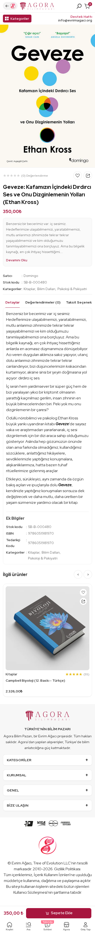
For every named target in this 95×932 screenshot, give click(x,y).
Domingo (31, 276)
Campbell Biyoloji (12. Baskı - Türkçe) (35, 680)
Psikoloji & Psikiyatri (72, 289)
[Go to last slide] (78, 574)
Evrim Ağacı (21, 863)
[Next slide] (88, 574)
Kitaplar (29, 289)
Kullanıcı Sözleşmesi (30, 892)
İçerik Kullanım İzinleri (52, 874)
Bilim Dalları (46, 289)
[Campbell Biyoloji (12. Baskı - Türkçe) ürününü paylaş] (83, 601)
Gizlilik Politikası (67, 868)
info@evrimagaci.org (75, 20)
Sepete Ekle (62, 913)
